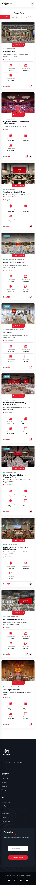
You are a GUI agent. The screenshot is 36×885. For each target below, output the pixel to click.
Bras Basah (8, 412)
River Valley (8, 270)
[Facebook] (9, 880)
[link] (18, 32)
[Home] (8, 3)
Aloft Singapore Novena (11, 690)
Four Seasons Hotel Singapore (13, 619)
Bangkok (7, 59)
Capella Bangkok (9, 51)
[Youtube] (27, 880)
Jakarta (7, 129)
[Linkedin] (21, 880)
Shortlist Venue (19, 44)
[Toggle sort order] (21, 17)
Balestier (7, 697)
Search (6, 17)
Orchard (7, 627)
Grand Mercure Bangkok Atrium (14, 192)
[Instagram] (15, 880)
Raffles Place (9, 485)
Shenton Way (9, 340)
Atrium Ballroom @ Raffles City (13, 262)
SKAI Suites (7, 332)
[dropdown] (32, 4)
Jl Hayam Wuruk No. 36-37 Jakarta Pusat (14, 126)
